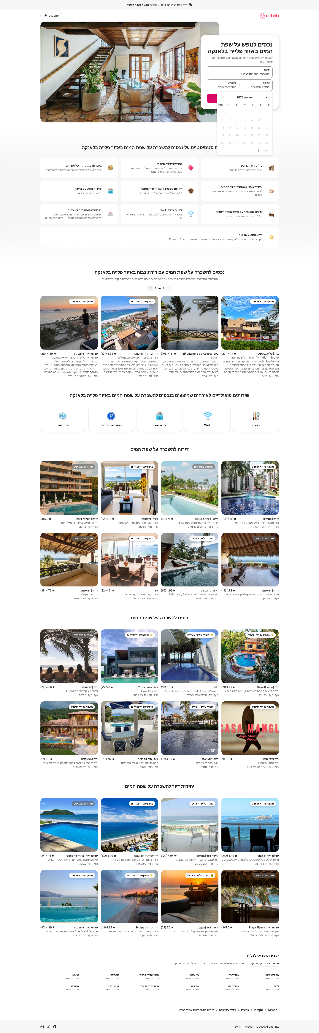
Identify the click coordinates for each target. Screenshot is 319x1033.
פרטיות (249, 1026)
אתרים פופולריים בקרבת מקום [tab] (189, 963)
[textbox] (256, 87)
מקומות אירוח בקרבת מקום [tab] (264, 963)
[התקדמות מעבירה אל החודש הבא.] (223, 97)
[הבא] (150, 288)
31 (259, 150)
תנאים (237, 1026)
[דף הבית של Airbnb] (269, 15)
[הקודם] (169, 288)
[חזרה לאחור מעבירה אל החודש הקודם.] (266, 97)
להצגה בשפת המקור (138, 5)
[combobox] (240, 74)
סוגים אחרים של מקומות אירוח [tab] (227, 963)
